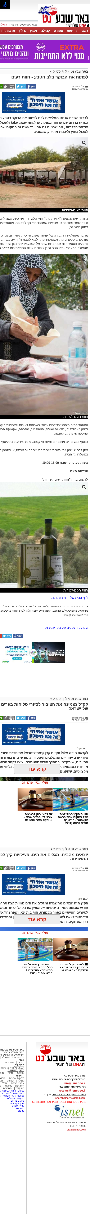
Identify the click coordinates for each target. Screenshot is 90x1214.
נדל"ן (22, 30)
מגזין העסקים (16, 1070)
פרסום (20, 1110)
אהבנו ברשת (17, 1083)
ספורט (58, 30)
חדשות (72, 30)
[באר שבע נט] (62, 1066)
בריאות (8, 1085)
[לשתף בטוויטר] (20, 87)
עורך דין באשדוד (15, 1103)
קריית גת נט (18, 1105)
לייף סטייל (60, 71)
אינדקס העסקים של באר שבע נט (66, 627)
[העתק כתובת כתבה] (9, 87)
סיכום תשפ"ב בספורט (13, 1052)
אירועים (20, 1085)
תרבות (10, 30)
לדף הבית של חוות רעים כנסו (68, 597)
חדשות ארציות (16, 1078)
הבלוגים (19, 1065)
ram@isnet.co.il (74, 1083)
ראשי (84, 30)
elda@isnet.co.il (76, 1129)
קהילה (45, 30)
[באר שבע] (64, 26)
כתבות (21, 1062)
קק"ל (79, 748)
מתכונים (9, 1062)
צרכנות (20, 1072)
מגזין (33, 30)
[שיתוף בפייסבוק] (31, 87)
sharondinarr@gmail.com (70, 1098)
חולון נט (19, 1108)
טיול (80, 899)
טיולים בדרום (17, 1100)
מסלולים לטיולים (15, 1098)
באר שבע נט (79, 71)
